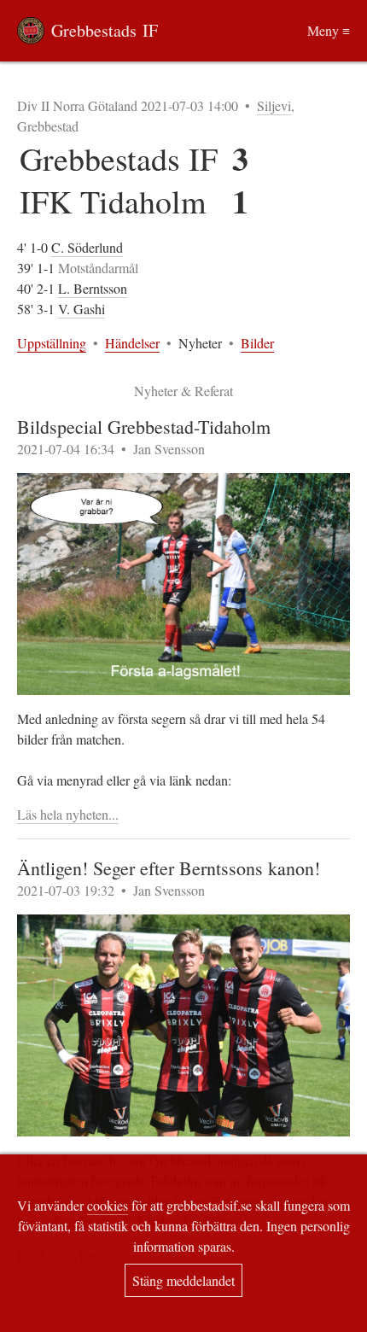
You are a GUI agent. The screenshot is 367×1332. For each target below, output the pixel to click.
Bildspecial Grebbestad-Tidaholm (144, 426)
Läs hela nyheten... (68, 814)
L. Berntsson (92, 288)
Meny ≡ (328, 30)
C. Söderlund (87, 247)
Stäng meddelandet (183, 1280)
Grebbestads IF (104, 30)
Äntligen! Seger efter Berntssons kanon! (168, 868)
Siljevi (274, 105)
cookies (107, 1205)
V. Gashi (81, 309)
